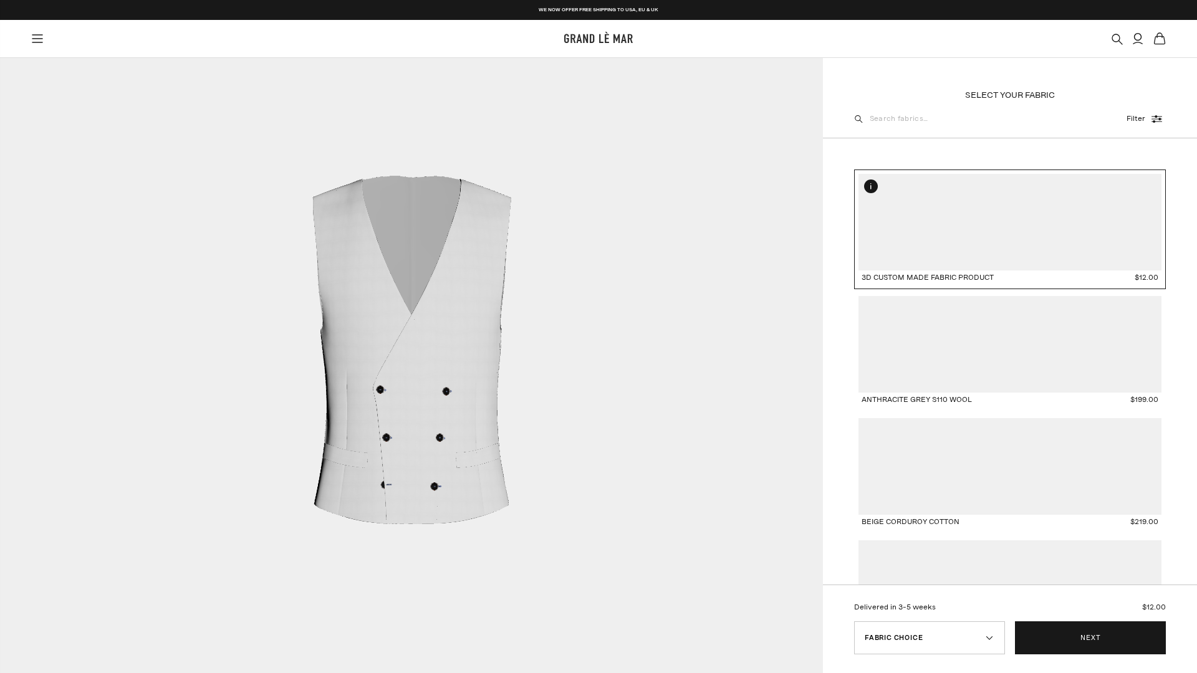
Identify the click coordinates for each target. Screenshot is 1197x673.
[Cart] (1159, 38)
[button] (871, 186)
